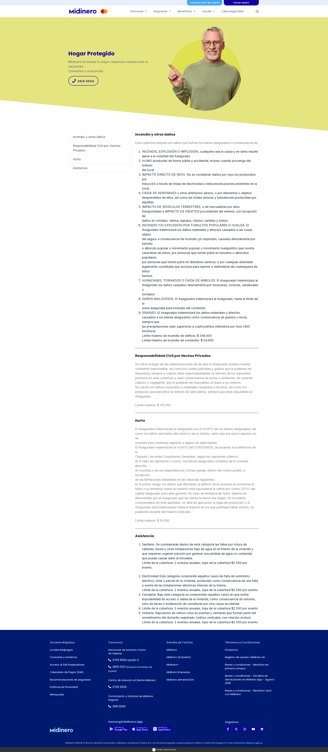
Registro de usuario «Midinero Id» (245, 657)
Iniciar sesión (241, 2)
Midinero (172, 650)
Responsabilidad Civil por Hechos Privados (96, 148)
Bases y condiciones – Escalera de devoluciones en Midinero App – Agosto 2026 (249, 679)
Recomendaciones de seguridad (70, 679)
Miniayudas (57, 694)
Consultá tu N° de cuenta (204, 2)
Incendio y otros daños (89, 137)
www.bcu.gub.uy (254, 743)
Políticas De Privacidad (64, 687)
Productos (231, 650)
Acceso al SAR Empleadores (67, 664)
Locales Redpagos (61, 650)
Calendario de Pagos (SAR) (67, 672)
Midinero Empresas (178, 672)
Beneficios (185, 11)
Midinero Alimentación (180, 679)
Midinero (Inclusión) (179, 657)
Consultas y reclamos (63, 657)
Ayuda (206, 11)
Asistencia (80, 168)
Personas (137, 11)
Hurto (77, 159)
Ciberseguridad (232, 11)
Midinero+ (173, 664)
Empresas (160, 11)
